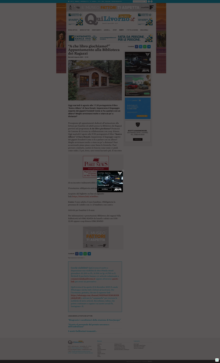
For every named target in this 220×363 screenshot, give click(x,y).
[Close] (123, 171)
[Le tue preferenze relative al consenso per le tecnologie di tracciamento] (217, 360)
